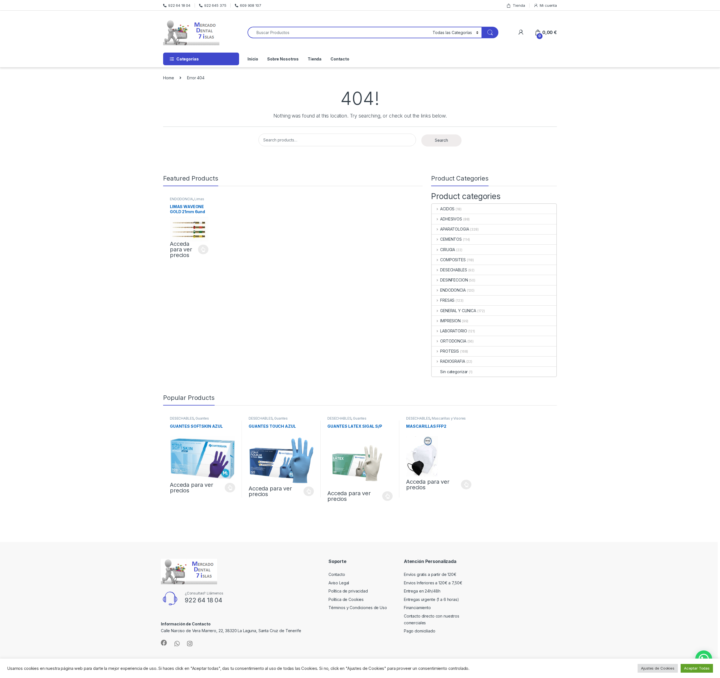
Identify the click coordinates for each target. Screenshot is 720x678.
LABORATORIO (453, 330)
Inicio (253, 59)
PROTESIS (449, 351)
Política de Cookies (346, 599)
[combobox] (338, 32)
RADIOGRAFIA (452, 361)
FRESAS (447, 300)
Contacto (339, 59)
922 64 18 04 (179, 5)
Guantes (202, 418)
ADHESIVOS (451, 219)
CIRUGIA (447, 249)
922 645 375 (215, 5)
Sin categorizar (454, 371)
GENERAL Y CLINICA (458, 310)
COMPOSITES (452, 259)
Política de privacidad (348, 591)
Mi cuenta (548, 5)
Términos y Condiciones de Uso (357, 607)
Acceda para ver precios (181, 249)
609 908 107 (250, 5)
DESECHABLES (453, 269)
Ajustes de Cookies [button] (657, 668)
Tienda (519, 5)
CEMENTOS (451, 239)
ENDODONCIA (181, 199)
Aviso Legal (338, 582)
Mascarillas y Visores (449, 418)
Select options (201, 249)
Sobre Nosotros (283, 59)
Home (168, 77)
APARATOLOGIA (454, 229)
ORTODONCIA (453, 341)
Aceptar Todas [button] (697, 668)
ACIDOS (447, 208)
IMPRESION (450, 320)
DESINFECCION (454, 280)
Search (441, 140)
